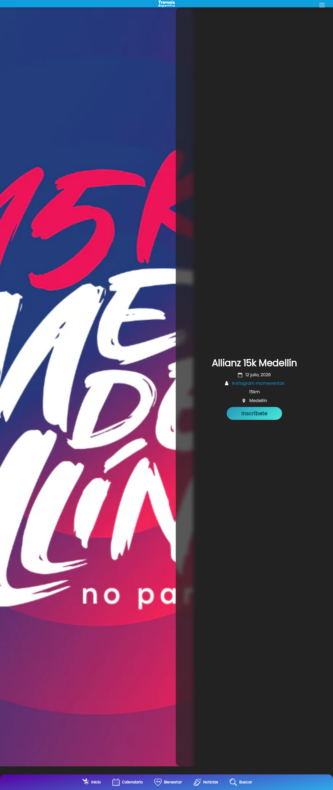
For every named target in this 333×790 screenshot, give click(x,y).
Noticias (210, 782)
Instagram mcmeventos (258, 383)
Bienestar (173, 782)
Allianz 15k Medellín (254, 363)
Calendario (132, 782)
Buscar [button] (245, 782)
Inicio (96, 782)
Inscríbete (254, 413)
